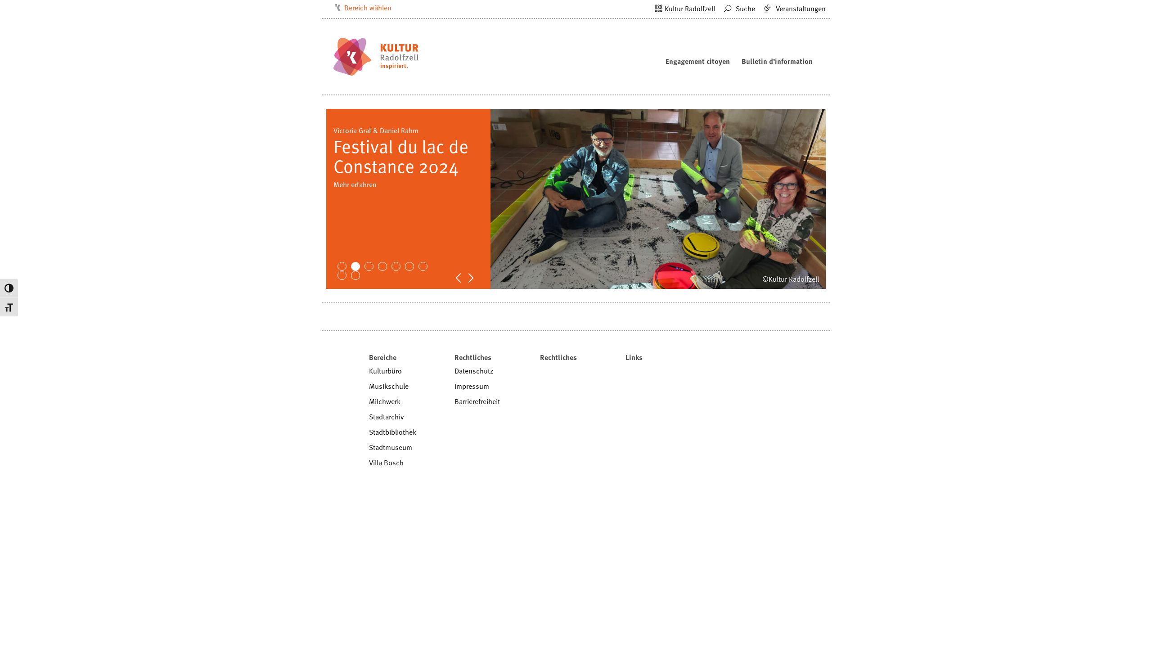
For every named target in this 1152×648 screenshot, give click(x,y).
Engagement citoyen (698, 61)
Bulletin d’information (777, 61)
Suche (744, 8)
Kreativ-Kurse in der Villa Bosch (381, 224)
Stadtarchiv (386, 416)
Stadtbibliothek (392, 432)
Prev (463, 277)
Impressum (471, 386)
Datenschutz (473, 370)
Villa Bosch (386, 462)
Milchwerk (384, 401)
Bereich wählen (368, 7)
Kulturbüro (385, 370)
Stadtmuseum (390, 447)
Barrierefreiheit (477, 401)
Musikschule (389, 386)
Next (475, 277)
